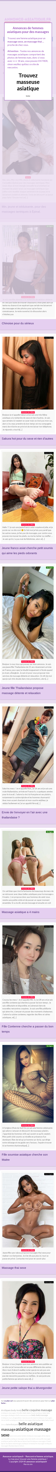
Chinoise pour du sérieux (18, 323)
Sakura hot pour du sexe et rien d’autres (27, 438)
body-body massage (40, 1415)
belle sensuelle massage (41, 1439)
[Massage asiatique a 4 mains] (28, 859)
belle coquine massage (37, 1410)
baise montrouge (15, 1443)
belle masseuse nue (23, 1415)
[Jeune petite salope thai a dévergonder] (28, 1320)
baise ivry (4, 1443)
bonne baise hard (24, 1441)
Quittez (28, 96)
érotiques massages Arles (36, 1436)
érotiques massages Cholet (41, 1441)
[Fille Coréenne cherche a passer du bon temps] (28, 960)
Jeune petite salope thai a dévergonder (27, 1387)
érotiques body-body (11, 1410)
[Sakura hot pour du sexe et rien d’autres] (28, 374)
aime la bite (22, 1436)
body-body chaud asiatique (32, 1413)
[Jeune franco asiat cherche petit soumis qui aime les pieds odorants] (28, 487)
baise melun (19, 1446)
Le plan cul (8, 1401)
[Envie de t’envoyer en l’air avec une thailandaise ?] (28, 745)
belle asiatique (11, 1420)
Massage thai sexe (14, 1267)
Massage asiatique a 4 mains (20, 912)
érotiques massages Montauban (29, 1420)
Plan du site (28, 1464)
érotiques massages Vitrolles (12, 1413)
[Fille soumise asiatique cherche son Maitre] (28, 1084)
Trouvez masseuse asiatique (28, 82)
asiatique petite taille (9, 1441)
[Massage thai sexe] (28, 1211)
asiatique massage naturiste (21, 1439)
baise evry (13, 1436)
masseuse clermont (29, 1418)
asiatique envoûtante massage (32, 1443)
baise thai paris (12, 1424)
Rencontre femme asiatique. (39, 1456)
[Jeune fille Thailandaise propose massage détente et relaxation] (28, 613)
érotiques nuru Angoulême (11, 1418)
